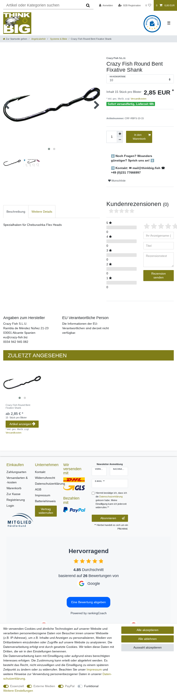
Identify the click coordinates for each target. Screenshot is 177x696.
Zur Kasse (13, 494)
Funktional (91, 686)
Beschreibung (15, 211)
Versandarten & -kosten (17, 480)
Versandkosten (138, 98)
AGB (38, 489)
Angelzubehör (38, 39)
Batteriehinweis (45, 501)
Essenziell (17, 686)
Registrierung (15, 499)
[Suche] (87, 5)
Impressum (42, 495)
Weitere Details (42, 211)
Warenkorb (13, 488)
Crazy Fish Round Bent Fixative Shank (18, 406)
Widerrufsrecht (45, 477)
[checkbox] (76, 561)
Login (10, 505)
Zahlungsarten (16, 472)
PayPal (69, 686)
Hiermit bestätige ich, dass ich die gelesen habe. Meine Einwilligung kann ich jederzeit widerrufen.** (111, 500)
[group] (22, 382)
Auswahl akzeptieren (147, 647)
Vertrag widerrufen (46, 511)
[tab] (15, 211)
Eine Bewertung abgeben (88, 602)
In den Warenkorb (139, 136)
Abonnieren (108, 518)
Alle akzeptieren (147, 630)
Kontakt (40, 472)
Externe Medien (44, 686)
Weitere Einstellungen (18, 690)
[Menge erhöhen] (120, 134)
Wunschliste (118, 180)
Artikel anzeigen (20, 424)
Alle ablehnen (147, 639)
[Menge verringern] (120, 140)
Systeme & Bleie (58, 39)
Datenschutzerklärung (50, 483)
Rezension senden (158, 275)
